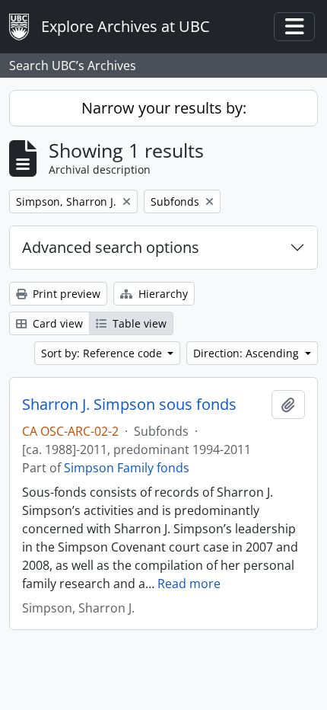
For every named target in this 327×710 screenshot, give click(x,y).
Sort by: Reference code (103, 353)
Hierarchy (161, 293)
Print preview (65, 293)
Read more (189, 583)
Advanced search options (110, 247)
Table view (138, 323)
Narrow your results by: (163, 108)
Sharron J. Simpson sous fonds (129, 404)
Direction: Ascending (247, 353)
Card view (56, 323)
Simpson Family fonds (126, 467)
